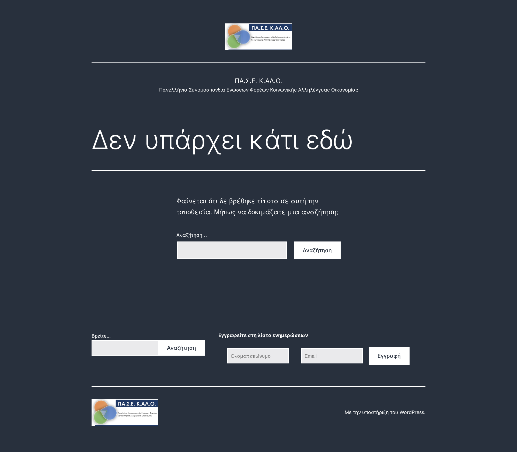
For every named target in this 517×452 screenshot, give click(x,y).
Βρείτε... (101, 336)
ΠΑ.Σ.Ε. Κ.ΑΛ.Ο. (258, 81)
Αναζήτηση (181, 348)
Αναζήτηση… (191, 234)
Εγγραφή (389, 356)
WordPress (412, 412)
